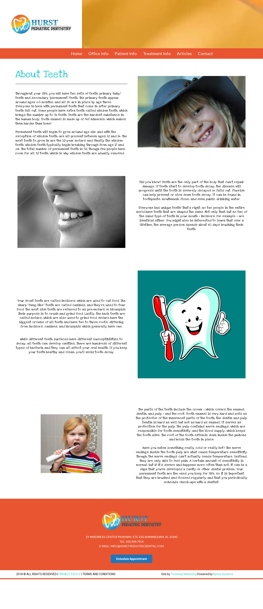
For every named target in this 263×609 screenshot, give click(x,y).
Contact (205, 53)
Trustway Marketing (184, 574)
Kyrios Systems (223, 574)
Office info (98, 53)
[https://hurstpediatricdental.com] (41, 24)
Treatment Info (157, 53)
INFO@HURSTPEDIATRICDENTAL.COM (137, 546)
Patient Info (126, 53)
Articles (184, 53)
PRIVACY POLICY (70, 574)
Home (76, 53)
